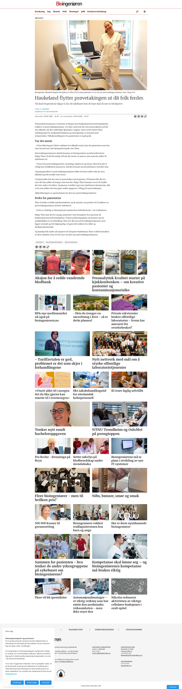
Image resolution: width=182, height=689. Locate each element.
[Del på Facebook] (135, 116)
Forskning (40, 11)
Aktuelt (56, 11)
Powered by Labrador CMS (91, 686)
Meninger (74, 11)
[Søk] (137, 11)
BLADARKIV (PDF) (76, 629)
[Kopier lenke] (145, 116)
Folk (64, 11)
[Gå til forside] (91, 4)
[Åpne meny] (144, 11)
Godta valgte (32, 682)
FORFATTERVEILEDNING (104, 629)
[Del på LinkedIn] (138, 116)
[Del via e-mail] (142, 116)
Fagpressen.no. (11, 674)
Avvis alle (45, 682)
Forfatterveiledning (96, 11)
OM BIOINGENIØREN (134, 629)
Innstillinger (173, 687)
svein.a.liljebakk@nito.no (101, 653)
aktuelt (39, 242)
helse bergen (71, 242)
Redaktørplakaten (66, 661)
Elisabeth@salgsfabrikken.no (131, 655)
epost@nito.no (126, 666)
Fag (49, 11)
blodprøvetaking (54, 242)
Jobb (83, 11)
